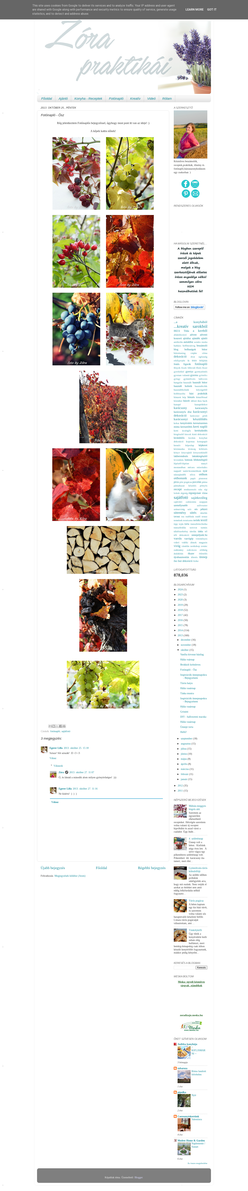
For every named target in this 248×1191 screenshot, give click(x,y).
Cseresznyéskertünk (188, 1116)
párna (204, 482)
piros (176, 481)
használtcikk (201, 386)
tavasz (177, 516)
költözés (203, 449)
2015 (181, 625)
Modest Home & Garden (191, 1140)
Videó (151, 98)
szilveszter (202, 505)
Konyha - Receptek (88, 98)
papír (193, 478)
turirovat (193, 528)
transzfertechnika (198, 524)
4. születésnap (196, 838)
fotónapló (55, 731)
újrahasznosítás (181, 557)
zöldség (203, 550)
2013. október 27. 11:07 (81, 772)
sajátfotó (66, 731)
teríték (196, 520)
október (185, 649)
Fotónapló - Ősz (188, 669)
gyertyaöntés (201, 371)
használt (187, 382)
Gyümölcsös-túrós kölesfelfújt (198, 870)
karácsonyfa (201, 408)
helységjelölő (201, 390)
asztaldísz (188, 341)
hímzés (191, 397)
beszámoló (202, 345)
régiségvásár (194, 493)
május (184, 758)
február (185, 774)
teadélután (190, 517)
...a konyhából (190, 322)
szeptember (187, 738)
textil (204, 520)
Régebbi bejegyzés (152, 868)
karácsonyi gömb (199, 416)
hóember (178, 400)
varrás (178, 538)
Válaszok (58, 765)
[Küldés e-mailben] (50, 726)
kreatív (177, 445)
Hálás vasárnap (188, 688)
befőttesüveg (189, 345)
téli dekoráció (181, 535)
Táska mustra (187, 693)
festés (176, 364)
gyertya (189, 371)
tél (206, 531)
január (184, 779)
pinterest (203, 478)
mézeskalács (202, 467)
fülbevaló (192, 368)
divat (193, 357)
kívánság (192, 449)
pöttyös (203, 485)
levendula (179, 459)
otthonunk (180, 478)
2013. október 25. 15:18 (76, 747)
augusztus (186, 743)
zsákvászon (192, 550)
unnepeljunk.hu (199, 534)
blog (176, 349)
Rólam (167, 98)
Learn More (195, 9)
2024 (181, 589)
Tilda (186, 330)
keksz (176, 423)
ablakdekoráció (180, 335)
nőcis (192, 474)
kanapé (177, 404)
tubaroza (182, 1068)
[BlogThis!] (54, 726)
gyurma (194, 375)
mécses (191, 467)
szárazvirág (179, 509)
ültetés (194, 557)
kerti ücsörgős (182, 430)
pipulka (182, 1092)
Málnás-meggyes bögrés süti (197, 807)
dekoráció (180, 356)
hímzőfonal (201, 397)
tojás (181, 524)
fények (177, 367)
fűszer (204, 368)
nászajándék (180, 474)
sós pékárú (200, 509)
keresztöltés (186, 426)
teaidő (197, 517)
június (184, 753)
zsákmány (179, 550)
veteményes (201, 538)
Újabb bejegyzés (53, 868)
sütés (193, 512)
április (184, 763)
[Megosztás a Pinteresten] (64, 726)
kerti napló (200, 426)
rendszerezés (190, 489)
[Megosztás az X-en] (57, 726)
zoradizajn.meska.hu (191, 1015)
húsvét (186, 400)
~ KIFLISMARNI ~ (198, 1050)
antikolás (178, 342)
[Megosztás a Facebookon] (60, 726)
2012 (181, 785)
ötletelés (203, 553)
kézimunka (179, 449)
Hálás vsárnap (187, 659)
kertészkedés (201, 430)
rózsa (204, 493)
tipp (176, 524)
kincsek (188, 434)
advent (193, 334)
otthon (203, 474)
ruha (200, 489)
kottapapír (202, 441)
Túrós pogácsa (196, 900)
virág (177, 546)
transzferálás (180, 527)
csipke (194, 353)
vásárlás (185, 546)
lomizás (188, 459)
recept (178, 489)
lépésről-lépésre (181, 463)
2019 (181, 604)
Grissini (184, 711)
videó (176, 542)
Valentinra (197, 1119)
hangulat (178, 382)
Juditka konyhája (187, 1044)
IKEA (177, 330)
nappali (177, 471)
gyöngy (177, 379)
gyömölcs (203, 375)
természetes (188, 520)
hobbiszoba (179, 393)
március (185, 769)
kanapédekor (201, 404)
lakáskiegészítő (199, 456)
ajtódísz (187, 338)
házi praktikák (198, 393)
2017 (181, 615)
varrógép (188, 538)
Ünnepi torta (186, 726)
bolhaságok (190, 349)
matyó (204, 463)
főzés (198, 367)
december (186, 639)
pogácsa (188, 482)
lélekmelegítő (200, 459)
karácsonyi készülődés (190, 419)
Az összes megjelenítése (197, 1163)
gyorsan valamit (182, 375)
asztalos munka (200, 342)
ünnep (203, 557)
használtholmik (181, 389)
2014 (181, 630)
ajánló (204, 338)
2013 (181, 635)
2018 (181, 609)
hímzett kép (180, 397)
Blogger (139, 1177)
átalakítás (178, 553)
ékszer (191, 553)
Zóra (61, 772)
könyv (177, 452)
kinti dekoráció (199, 434)
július (184, 748)
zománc (204, 546)
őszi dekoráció (185, 560)
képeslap (189, 445)
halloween (203, 379)
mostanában (180, 467)
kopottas (190, 441)
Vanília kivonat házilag (192, 654)
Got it (212, 9)
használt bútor (200, 382)
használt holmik (183, 386)
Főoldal (46, 98)
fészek (184, 368)
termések (178, 520)
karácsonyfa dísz (183, 411)
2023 (181, 594)
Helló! (183, 732)
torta (186, 523)
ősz (175, 560)
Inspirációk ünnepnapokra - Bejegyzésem (193, 676)
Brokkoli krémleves (190, 664)
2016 (181, 620)
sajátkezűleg (199, 498)
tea (182, 516)
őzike (196, 561)
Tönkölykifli (195, 930)
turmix (204, 527)
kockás (191, 438)
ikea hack (202, 400)
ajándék (196, 338)
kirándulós (179, 437)
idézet (194, 400)
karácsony (180, 408)
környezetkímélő (200, 453)
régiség (184, 493)
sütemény (180, 512)
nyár (205, 470)
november (186, 644)
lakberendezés (181, 456)
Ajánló (63, 98)
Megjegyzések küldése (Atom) (70, 875)
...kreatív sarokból (190, 326)
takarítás (203, 513)
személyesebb (181, 505)
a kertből (200, 330)
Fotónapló (116, 98)
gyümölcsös (189, 379)
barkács (177, 345)
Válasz (53, 758)
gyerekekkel (179, 372)
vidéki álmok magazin (194, 542)
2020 (181, 599)
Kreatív (135, 98)
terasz (204, 516)
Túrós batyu (186, 683)
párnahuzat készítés (185, 485)
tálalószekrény (181, 531)
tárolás (193, 531)
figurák (187, 364)
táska (200, 531)
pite (181, 482)
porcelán (196, 481)
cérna (204, 353)
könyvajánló (186, 453)
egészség (203, 356)
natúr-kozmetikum (192, 471)
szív (190, 509)
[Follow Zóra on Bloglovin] (189, 308)
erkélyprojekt (179, 361)
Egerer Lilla (56, 747)
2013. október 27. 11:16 (85, 788)
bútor (204, 349)
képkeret (203, 445)
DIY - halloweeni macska (193, 716)
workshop (195, 546)
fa (188, 360)
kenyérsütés (186, 423)
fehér (194, 360)
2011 (181, 790)
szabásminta (191, 502)
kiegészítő (179, 434)
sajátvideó (178, 502)
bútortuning (180, 353)
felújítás (203, 360)
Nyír (194, 1095)
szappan (203, 501)
